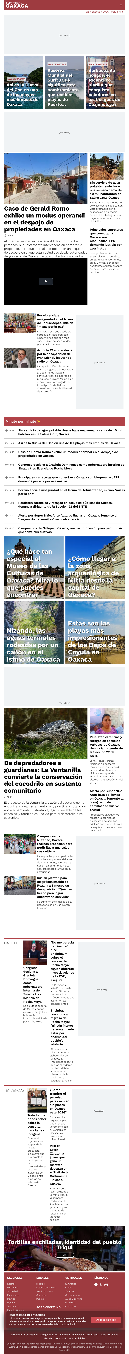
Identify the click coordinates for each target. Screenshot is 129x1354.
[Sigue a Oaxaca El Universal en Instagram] (106, 1284)
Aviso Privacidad (109, 1334)
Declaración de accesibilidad (70, 1338)
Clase (68, 1287)
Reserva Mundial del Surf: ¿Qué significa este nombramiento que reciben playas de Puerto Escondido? (63, 90)
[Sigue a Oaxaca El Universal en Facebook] (96, 1284)
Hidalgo (40, 1283)
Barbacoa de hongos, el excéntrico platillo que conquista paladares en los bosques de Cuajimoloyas (104, 87)
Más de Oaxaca (16, 79)
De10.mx (70, 1302)
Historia (48, 1338)
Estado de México (46, 1287)
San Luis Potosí (44, 1291)
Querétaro (42, 1295)
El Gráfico (70, 1283)
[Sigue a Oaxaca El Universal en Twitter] (101, 1284)
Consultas (70, 1306)
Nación (11, 1302)
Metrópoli (12, 1287)
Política (11, 1299)
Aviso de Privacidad (64, 1324)
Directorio (16, 1334)
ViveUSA (70, 1291)
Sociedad (12, 1291)
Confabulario (72, 1295)
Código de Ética (49, 1334)
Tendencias (13, 1306)
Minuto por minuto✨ (23, 421)
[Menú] (121, 5)
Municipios (13, 1295)
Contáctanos (31, 1334)
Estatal (11, 1283)
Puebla (40, 1299)
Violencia (65, 1334)
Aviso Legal (92, 1334)
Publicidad (78, 1334)
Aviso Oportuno (73, 1299)
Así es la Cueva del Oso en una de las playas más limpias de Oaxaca (23, 94)
